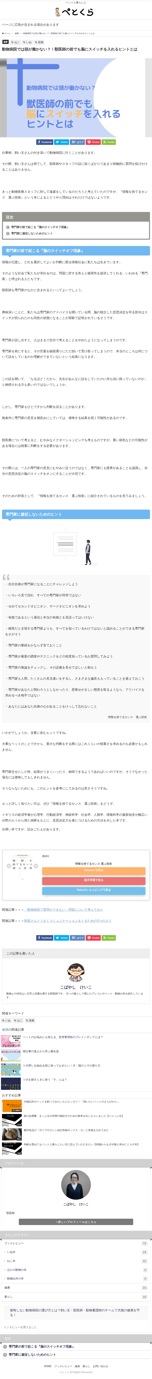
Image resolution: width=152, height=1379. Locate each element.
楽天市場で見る (94, 879)
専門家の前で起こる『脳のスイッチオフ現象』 (38, 227)
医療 (40, 42)
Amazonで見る (94, 870)
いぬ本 (76, 1252)
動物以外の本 (76, 1278)
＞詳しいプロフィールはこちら (76, 1222)
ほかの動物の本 (76, 1269)
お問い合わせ (100, 1366)
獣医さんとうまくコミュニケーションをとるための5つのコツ (67, 920)
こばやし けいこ (76, 987)
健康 (6, 42)
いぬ (28, 42)
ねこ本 (76, 1260)
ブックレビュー (75, 1243)
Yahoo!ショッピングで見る (94, 889)
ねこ (17, 42)
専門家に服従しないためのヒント (30, 233)
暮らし (75, 1296)
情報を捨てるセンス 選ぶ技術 (93, 863)
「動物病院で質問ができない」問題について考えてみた (63, 909)
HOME (48, 1366)
